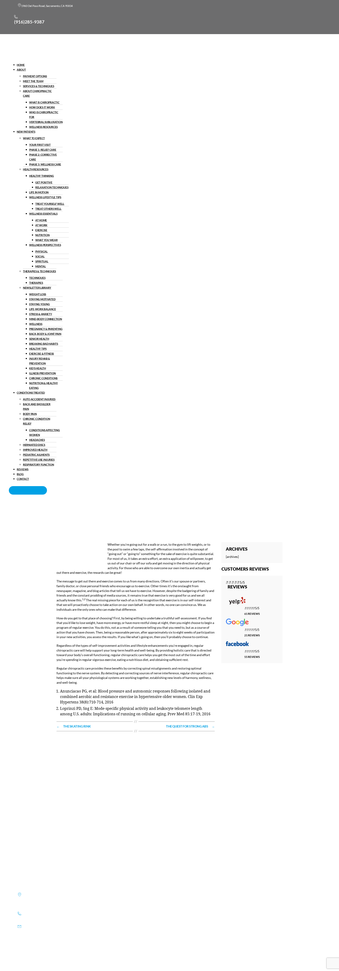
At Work (41, 225)
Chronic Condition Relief (36, 421)
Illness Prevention (42, 373)
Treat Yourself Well (49, 203)
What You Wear (46, 240)
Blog (20, 474)
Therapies (36, 282)
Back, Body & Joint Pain (45, 333)
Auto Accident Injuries (39, 399)
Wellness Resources (43, 126)
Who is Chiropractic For (43, 115)
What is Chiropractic (44, 102)
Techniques (37, 277)
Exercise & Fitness (41, 353)
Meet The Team (33, 81)
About (21, 69)
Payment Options (35, 76)
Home (21, 64)
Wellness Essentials (43, 213)
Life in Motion (39, 192)
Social (39, 256)
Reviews (22, 469)
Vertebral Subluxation (46, 122)
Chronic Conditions (43, 378)
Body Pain (30, 413)
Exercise (41, 230)
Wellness (35, 323)
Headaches (37, 439)
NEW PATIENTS (26, 131)
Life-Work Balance (42, 309)
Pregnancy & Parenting (45, 328)
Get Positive (43, 182)
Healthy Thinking (41, 175)
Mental (40, 266)
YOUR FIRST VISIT (40, 144)
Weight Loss (37, 294)
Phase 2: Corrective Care (43, 157)
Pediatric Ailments (36, 454)
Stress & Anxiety (40, 314)
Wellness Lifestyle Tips (45, 197)
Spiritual (41, 261)
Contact (23, 478)
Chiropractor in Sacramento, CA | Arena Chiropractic (94, 517)
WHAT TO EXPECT (34, 138)
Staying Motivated (42, 299)
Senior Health (39, 338)
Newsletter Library (37, 287)
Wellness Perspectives (45, 245)
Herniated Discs (34, 444)
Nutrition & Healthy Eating (43, 385)
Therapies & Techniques (39, 271)
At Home (41, 220)
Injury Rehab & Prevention (39, 361)
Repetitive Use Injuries (39, 459)
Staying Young (39, 304)
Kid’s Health (37, 368)
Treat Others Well (48, 208)
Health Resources (35, 169)
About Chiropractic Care (37, 93)
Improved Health (35, 449)
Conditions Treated (31, 392)
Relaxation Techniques (51, 187)
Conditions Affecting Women (44, 432)
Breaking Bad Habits (43, 343)
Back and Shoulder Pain (36, 406)
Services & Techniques (38, 86)
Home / (137, 517)
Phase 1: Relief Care (42, 149)
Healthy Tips (38, 348)
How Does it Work (42, 107)
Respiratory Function (38, 464)
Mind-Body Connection (45, 319)
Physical (41, 251)
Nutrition (42, 235)
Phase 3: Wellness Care (45, 164)
